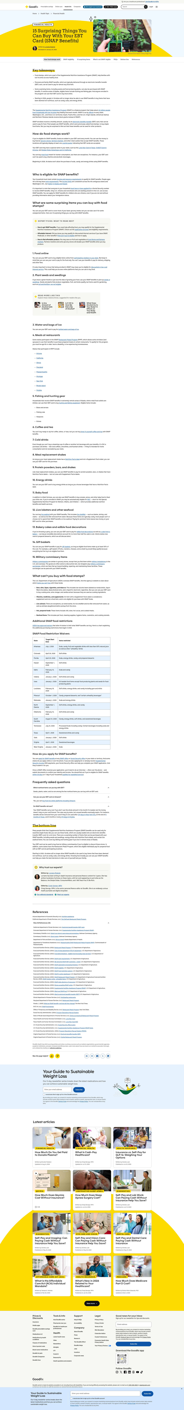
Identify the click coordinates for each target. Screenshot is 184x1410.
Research (77, 1338)
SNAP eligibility (68, 59)
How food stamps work (52, 59)
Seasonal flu (57, 1357)
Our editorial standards (45, 895)
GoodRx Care (37, 1360)
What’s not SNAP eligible (102, 59)
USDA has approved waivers (42, 626)
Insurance (36, 1322)
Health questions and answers (62, 1361)
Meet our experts (63, 895)
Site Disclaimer (99, 1330)
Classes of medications (40, 1343)
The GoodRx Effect (80, 1342)
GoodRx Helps (78, 1345)
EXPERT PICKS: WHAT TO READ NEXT (56, 221)
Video (55, 1340)
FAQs (115, 59)
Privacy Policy (84, 1101)
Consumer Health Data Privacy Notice (102, 1341)
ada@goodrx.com (145, 1385)
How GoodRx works (59, 1320)
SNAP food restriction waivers (63, 971)
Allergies (56, 1347)
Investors (77, 1352)
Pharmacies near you (59, 1323)
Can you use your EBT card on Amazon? (47, 797)
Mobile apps (36, 1325)
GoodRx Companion (39, 1357)
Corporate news (79, 1356)
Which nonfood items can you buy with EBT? (48, 788)
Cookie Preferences (101, 1337)
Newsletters (57, 1344)
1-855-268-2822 (133, 1385)
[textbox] (57, 1089)
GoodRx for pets (37, 1353)
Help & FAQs (78, 1320)
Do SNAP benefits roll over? (43, 806)
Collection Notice (100, 1333)
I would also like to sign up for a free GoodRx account (61, 1094)
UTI (54, 1350)
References (136, 59)
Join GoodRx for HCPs (152, 1)
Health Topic (45, 14)
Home (35, 14)
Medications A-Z (37, 1334)
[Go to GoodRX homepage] (31, 6)
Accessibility (78, 1323)
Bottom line (125, 59)
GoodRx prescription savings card (41, 1330)
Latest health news (59, 1337)
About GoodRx (78, 1331)
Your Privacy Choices (101, 1345)
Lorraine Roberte (50, 47)
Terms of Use (62, 1101)
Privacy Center (99, 1323)
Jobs (75, 1349)
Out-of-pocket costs (39, 1346)
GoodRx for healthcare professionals (60, 1327)
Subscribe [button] (79, 1090)
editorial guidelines (55, 1048)
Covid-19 (55, 1354)
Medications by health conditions (39, 1338)
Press (76, 1335)
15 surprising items (83, 59)
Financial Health (58, 14)
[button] (92, 7)
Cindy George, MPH (55, 886)
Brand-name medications (40, 1350)
